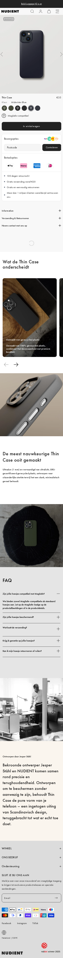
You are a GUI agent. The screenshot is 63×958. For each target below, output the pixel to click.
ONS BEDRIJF (10, 857)
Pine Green (4, 108)
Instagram (22, 923)
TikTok (35, 923)
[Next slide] (15, 364)
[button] (32, 11)
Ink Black (17, 108)
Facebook (6, 923)
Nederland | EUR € (10, 938)
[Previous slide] (6, 364)
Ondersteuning (10, 866)
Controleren (52, 147)
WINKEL (7, 848)
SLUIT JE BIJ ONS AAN (15, 875)
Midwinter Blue (31, 108)
